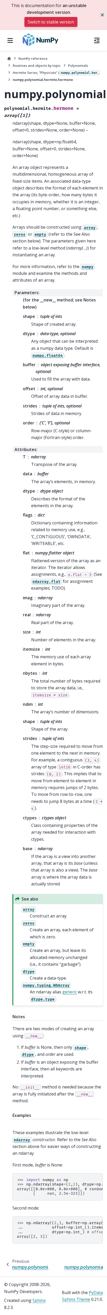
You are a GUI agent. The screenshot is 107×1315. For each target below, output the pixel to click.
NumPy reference (33, 58)
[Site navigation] (10, 40)
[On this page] (97, 40)
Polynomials (78, 65)
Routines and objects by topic (37, 65)
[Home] (9, 58)
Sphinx (39, 1300)
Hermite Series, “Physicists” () (56, 72)
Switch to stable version (51, 22)
